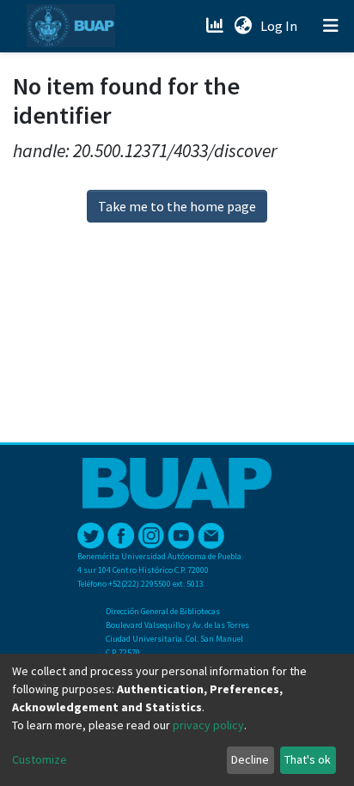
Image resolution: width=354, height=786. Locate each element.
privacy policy (208, 725)
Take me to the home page (177, 206)
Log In (280, 25)
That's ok (307, 759)
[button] (243, 25)
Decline (250, 759)
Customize (39, 759)
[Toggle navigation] (331, 25)
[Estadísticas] (216, 25)
